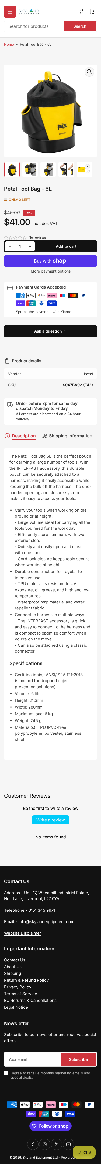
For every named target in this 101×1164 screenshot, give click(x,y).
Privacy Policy (17, 986)
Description (24, 435)
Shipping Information (70, 435)
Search (80, 26)
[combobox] (50, 26)
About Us (13, 966)
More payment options (51, 271)
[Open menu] (10, 12)
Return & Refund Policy (26, 980)
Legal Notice (16, 1007)
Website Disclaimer (22, 933)
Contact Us (14, 959)
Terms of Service (20, 993)
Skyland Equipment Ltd (40, 1157)
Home (9, 44)
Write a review (50, 820)
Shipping (12, 973)
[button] (15, 237)
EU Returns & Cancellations (30, 1000)
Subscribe (78, 1059)
